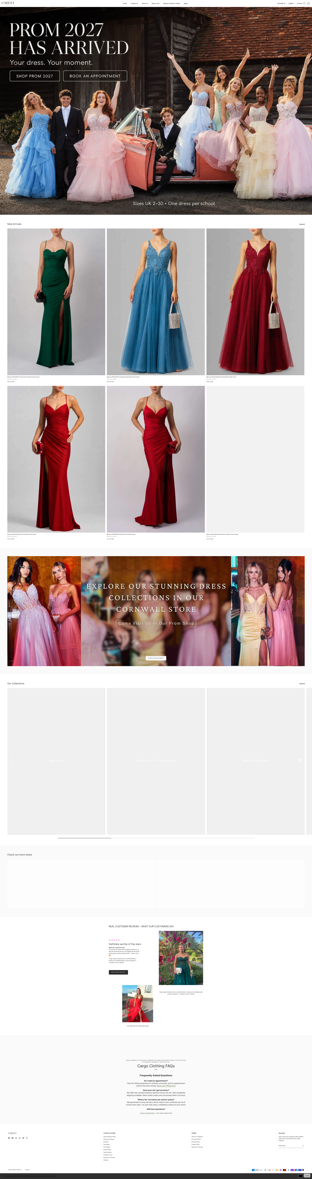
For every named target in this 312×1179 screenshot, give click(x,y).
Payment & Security (109, 1157)
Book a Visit (155, 3)
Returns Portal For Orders (171, 3)
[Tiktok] (19, 1138)
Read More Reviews (118, 972)
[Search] (304, 3)
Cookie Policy (196, 1144)
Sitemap (105, 1160)
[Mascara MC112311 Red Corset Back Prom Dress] (56, 459)
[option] (156, 111)
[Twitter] (27, 1138)
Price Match (106, 1147)
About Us (145, 3)
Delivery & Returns (108, 1139)
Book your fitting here (166, 1086)
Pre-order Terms (196, 1139)
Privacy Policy (196, 1142)
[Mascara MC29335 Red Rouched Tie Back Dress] (156, 459)
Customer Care (107, 1155)
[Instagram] (16, 1138)
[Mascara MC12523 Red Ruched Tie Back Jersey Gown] (255, 459)
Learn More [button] (52, 1176)
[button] (12, 760)
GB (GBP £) (281, 3)
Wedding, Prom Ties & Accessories (156, 760)
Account (299, 3)
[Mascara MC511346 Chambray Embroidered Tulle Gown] (156, 301)
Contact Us (134, 3)
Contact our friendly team (147, 1113)
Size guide (106, 1144)
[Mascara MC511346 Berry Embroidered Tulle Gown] (255, 301)
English (291, 3)
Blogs (186, 3)
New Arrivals (14, 224)
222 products (156, 763)
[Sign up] (303, 1146)
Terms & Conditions (197, 1136)
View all (302, 224)
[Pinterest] (23, 1138)
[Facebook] (9, 1138)
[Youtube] (12, 1138)
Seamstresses (107, 1152)
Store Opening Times (109, 1136)
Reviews (105, 1142)
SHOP (125, 3)
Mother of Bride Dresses (255, 760)
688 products (56, 763)
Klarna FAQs (107, 1149)
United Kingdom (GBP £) (14, 1169)
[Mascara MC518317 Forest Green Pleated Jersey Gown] (56, 301)
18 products (256, 763)
